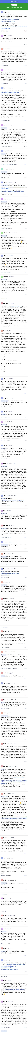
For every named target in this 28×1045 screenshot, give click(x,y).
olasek (4, 154)
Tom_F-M (5, 128)
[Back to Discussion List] (1, 1)
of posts (14, 1)
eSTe (4, 571)
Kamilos (4, 654)
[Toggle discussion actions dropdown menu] (26, 1)
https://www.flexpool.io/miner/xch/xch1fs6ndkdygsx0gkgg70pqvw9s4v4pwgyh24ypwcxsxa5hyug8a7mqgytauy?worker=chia (14, 782)
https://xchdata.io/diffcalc (18, 777)
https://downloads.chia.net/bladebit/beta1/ (15, 989)
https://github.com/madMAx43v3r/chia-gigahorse (12, 191)
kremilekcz (5, 401)
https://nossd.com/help (16, 306)
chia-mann (5, 185)
